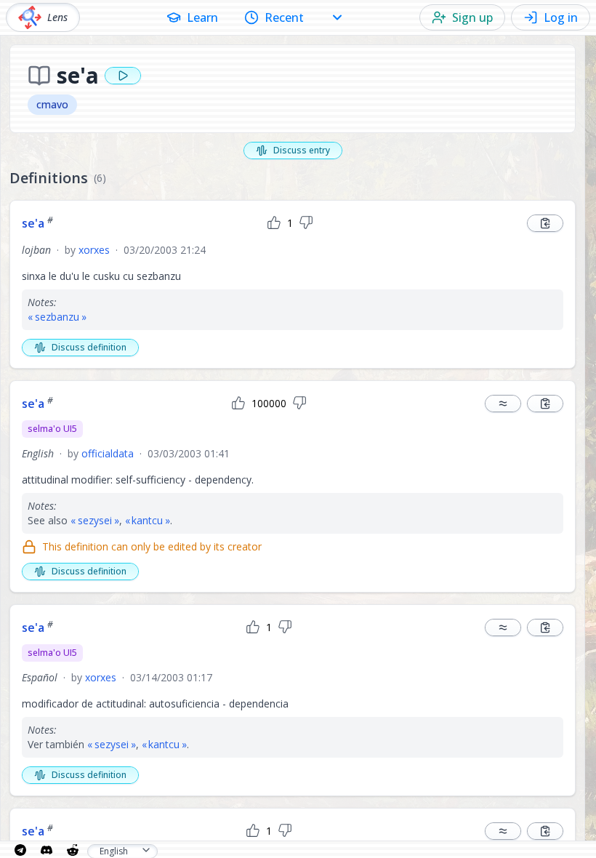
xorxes (94, 250)
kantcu (147, 520)
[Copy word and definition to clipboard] (545, 223)
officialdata (107, 453)
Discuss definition (89, 347)
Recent (284, 17)
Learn (202, 17)
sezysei (95, 520)
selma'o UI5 (52, 428)
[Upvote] (274, 223)
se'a (37, 223)
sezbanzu (57, 317)
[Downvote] (306, 223)
